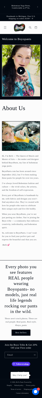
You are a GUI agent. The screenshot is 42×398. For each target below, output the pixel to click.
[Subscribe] (34, 355)
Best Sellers (21, 332)
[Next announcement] (37, 6)
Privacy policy (30, 385)
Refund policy (18, 385)
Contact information (22, 393)
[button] (5, 27)
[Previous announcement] (4, 6)
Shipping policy (29, 389)
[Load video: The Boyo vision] (21, 70)
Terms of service (16, 389)
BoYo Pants (20, 382)
